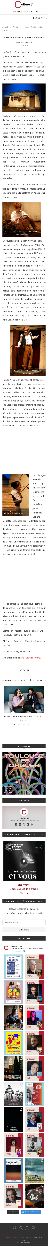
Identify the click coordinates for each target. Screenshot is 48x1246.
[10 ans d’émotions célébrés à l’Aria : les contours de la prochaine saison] (24, 699)
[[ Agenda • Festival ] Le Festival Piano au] (13, 966)
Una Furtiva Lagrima (30, 658)
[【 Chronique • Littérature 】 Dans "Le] (34, 992)
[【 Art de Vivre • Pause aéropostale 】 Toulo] (34, 1196)
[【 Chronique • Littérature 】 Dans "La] (34, 1017)
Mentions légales (12, 1237)
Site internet (24, 885)
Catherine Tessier (27, 42)
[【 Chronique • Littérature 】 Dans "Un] (13, 1145)
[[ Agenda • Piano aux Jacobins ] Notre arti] (13, 1068)
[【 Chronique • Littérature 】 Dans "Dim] (34, 966)
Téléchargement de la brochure (24, 889)
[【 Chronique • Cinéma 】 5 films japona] (13, 1094)
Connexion (22, 1237)
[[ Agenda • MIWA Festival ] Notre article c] (13, 1017)
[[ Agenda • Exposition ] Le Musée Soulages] (13, 1170)
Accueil (5, 27)
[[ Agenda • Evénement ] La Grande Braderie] (13, 992)
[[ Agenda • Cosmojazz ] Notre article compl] (34, 1170)
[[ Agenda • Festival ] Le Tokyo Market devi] (13, 1043)
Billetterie (24, 893)
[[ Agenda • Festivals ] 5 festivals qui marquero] (13, 1119)
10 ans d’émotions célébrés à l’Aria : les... (24, 716)
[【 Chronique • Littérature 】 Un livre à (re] (13, 1196)
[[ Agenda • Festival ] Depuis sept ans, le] (34, 1094)
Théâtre (16, 27)
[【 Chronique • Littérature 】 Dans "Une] (34, 1145)
